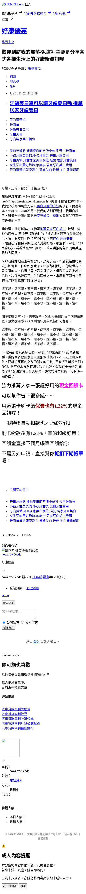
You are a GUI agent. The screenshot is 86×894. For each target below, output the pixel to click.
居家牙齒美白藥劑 (46, 215)
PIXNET (18, 834)
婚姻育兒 (34, 68)
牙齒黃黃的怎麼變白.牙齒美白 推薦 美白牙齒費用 (44, 170)
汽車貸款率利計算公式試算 (21, 723)
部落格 (14, 81)
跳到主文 (8, 42)
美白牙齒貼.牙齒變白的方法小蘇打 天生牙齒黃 (42, 150)
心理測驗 (32, 588)
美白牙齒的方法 (48, 206)
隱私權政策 (71, 834)
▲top (5, 595)
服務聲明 (43, 838)
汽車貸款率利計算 (14, 714)
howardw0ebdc (11, 554)
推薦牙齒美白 (19, 490)
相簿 (13, 76)
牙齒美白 (16, 134)
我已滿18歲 (9, 886)
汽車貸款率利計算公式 (18, 718)
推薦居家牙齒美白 (53, 229)
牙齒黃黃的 (18, 120)
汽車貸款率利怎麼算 (16, 709)
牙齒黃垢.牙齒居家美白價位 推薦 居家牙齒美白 (43, 160)
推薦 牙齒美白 (63, 238)
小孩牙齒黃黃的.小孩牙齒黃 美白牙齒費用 (39, 155)
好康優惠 (14, 31)
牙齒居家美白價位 (22, 139)
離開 (23, 886)
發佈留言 (8, 627)
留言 (46, 577)
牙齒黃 (14, 124)
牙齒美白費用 (19, 129)
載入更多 (8, 602)
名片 (13, 86)
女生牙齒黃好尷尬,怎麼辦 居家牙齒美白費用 (41, 165)
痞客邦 (37, 577)
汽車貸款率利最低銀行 (18, 728)
